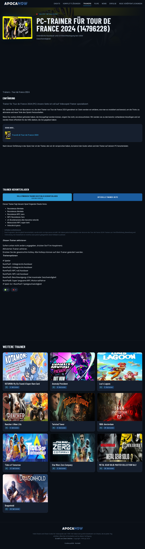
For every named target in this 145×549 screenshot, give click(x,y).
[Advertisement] (72, 64)
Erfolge (112, 3)
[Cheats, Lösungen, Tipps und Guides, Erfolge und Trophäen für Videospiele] (16, 4)
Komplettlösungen (71, 3)
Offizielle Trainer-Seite (108, 197)
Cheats (57, 3)
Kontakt (77, 543)
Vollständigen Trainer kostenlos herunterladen (37, 197)
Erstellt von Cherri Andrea (63, 538)
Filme (96, 3)
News (104, 3)
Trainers (87, 3)
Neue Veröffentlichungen (130, 3)
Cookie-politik (69, 543)
